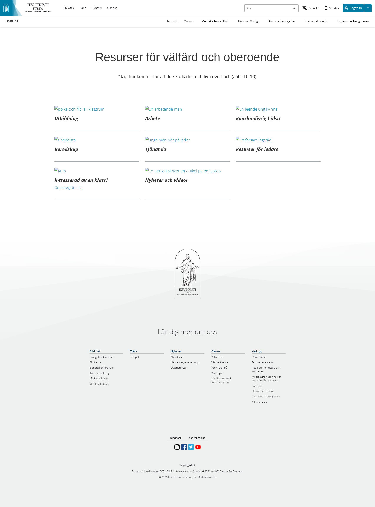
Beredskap (66, 149)
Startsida (172, 21)
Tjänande (155, 149)
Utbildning (66, 118)
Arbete (152, 118)
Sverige (12, 21)
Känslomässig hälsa (258, 118)
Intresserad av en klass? (81, 180)
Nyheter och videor (166, 180)
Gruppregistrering (68, 187)
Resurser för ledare (257, 149)
